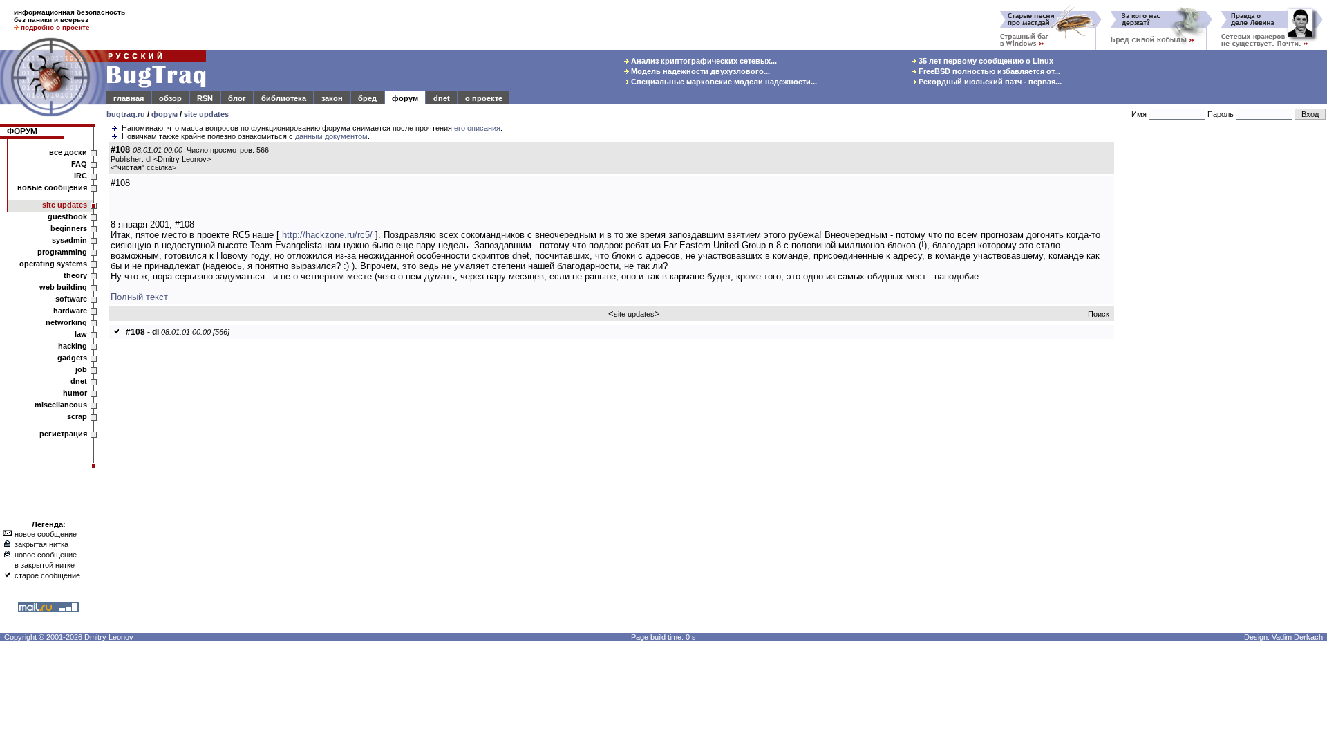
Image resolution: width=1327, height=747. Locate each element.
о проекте (483, 98)
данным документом (331, 136)
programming (62, 252)
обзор (170, 98)
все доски (68, 152)
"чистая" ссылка (143, 167)
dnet (441, 98)
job (81, 369)
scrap (77, 416)
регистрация (63, 434)
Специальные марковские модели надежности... (723, 81)
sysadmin (69, 240)
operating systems (53, 263)
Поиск (1098, 314)
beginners (68, 228)
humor (75, 393)
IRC (80, 176)
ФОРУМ (22, 131)
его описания (477, 128)
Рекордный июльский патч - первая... (989, 81)
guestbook (67, 216)
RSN (205, 98)
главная (128, 98)
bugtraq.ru (125, 114)
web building (63, 287)
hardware (70, 310)
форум (405, 98)
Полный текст (139, 297)
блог (237, 98)
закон (332, 98)
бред (367, 98)
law (81, 334)
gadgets (72, 357)
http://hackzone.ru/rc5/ (327, 235)
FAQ (79, 164)
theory (75, 275)
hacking (72, 346)
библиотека (283, 98)
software (71, 299)
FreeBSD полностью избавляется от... (988, 71)
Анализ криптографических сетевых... (703, 61)
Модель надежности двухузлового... (699, 71)
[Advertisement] (1223, 352)
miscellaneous (61, 404)
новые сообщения (52, 187)
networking (66, 322)
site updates (206, 114)
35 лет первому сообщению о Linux (984, 61)
